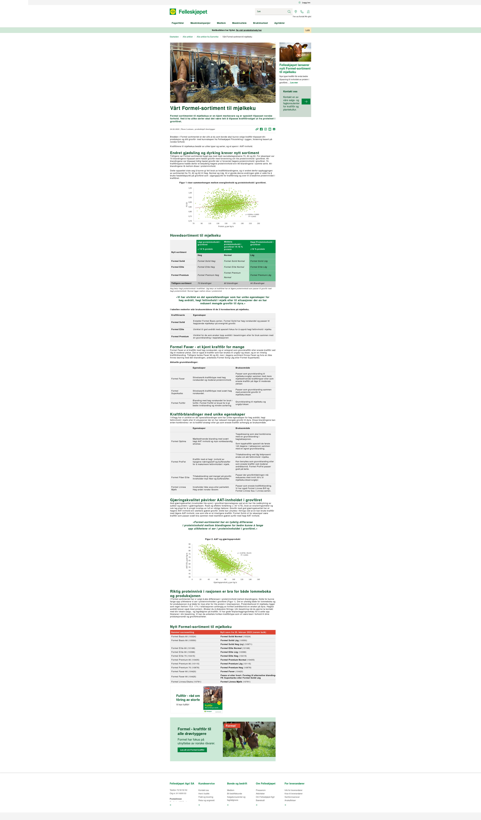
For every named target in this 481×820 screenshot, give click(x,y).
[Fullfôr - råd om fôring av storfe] (212, 699)
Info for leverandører (293, 790)
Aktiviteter (260, 793)
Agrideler (279, 23)
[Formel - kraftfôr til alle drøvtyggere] (249, 739)
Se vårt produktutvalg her (249, 30)
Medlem (221, 23)
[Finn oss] (296, 11)
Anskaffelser (290, 800)
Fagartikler (178, 23)
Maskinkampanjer (200, 23)
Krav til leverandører (294, 793)
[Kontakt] (302, 11)
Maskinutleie (239, 23)
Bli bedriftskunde (234, 793)
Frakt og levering (205, 796)
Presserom (261, 790)
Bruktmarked (260, 23)
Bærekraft (260, 800)
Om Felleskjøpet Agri (265, 796)
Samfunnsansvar (292, 796)
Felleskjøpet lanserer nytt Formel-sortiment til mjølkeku (295, 68)
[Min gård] (308, 11)
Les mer (294, 82)
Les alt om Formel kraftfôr (192, 749)
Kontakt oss (203, 790)
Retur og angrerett (206, 800)
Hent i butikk (203, 793)
